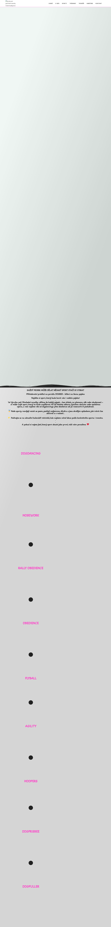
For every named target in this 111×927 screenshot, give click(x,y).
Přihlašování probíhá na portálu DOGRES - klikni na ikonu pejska (55, 394)
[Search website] (105, 3)
